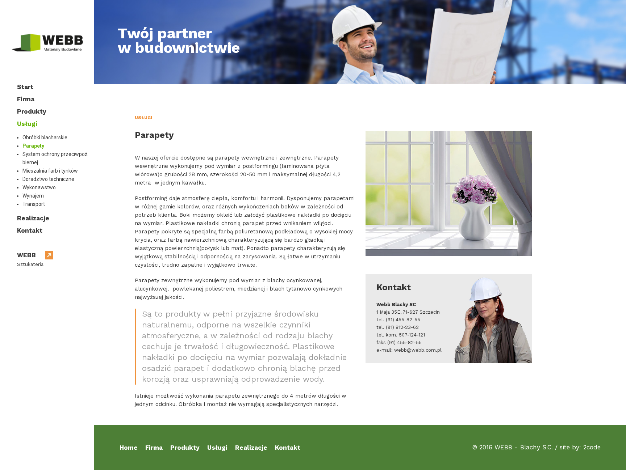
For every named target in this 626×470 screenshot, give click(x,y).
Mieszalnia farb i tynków (50, 171)
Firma (25, 99)
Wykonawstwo (39, 187)
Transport (33, 204)
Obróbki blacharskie (44, 137)
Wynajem (33, 196)
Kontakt (29, 230)
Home (129, 447)
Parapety (33, 146)
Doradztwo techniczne (48, 179)
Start (25, 86)
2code (592, 447)
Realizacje (33, 218)
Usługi (27, 123)
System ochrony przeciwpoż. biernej (55, 158)
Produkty (31, 111)
